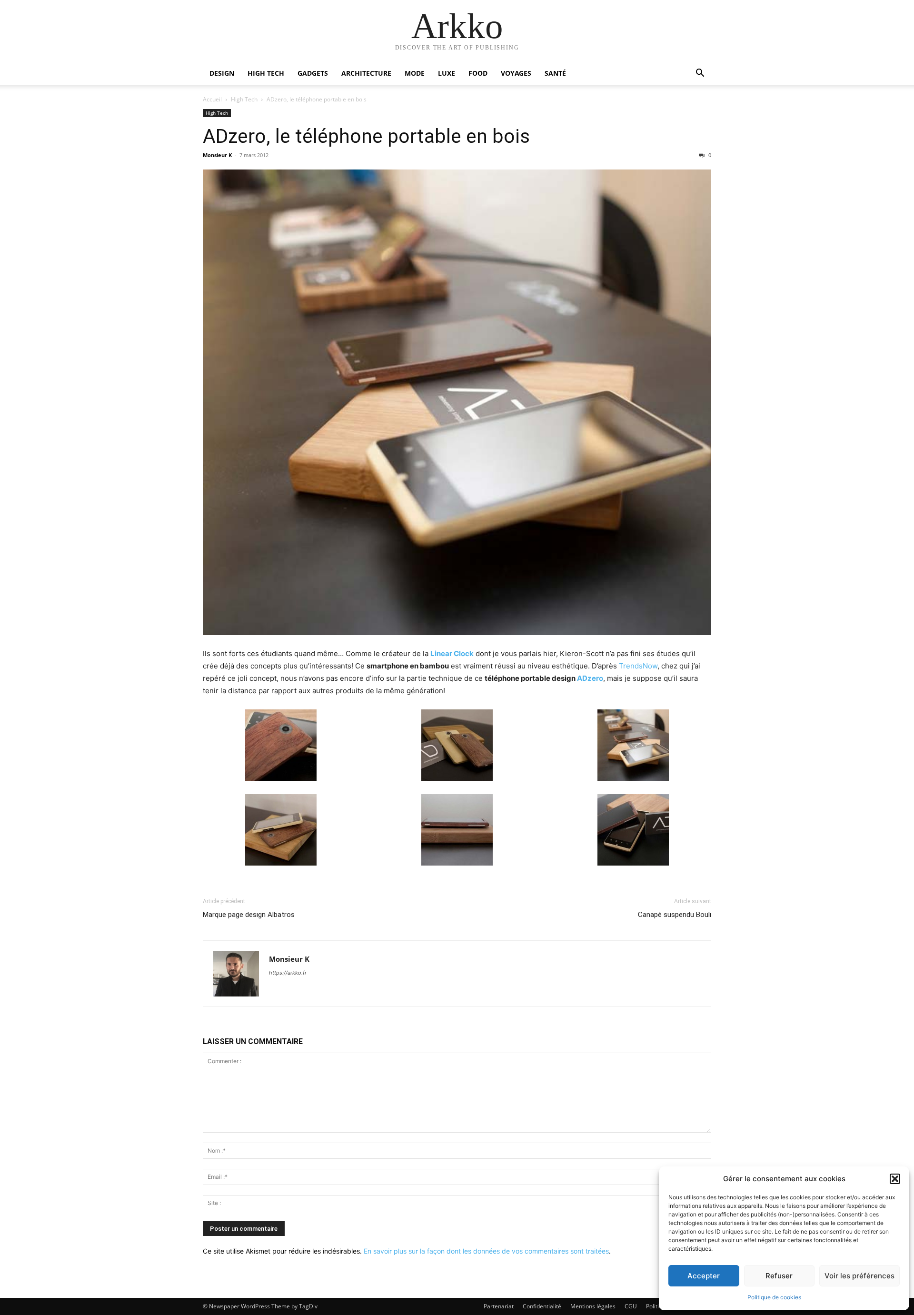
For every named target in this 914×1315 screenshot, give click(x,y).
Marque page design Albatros (249, 914)
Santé (555, 73)
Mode (415, 73)
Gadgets (313, 73)
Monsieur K (217, 155)
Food (477, 73)
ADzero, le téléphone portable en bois (366, 136)
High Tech (266, 73)
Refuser (779, 1275)
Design (221, 73)
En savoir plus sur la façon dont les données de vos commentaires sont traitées (486, 1251)
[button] (895, 1179)
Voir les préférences (859, 1275)
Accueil (212, 99)
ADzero (590, 678)
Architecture (366, 73)
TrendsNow (638, 665)
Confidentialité (542, 1306)
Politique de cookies (774, 1297)
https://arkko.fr (288, 972)
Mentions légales (593, 1306)
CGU (631, 1306)
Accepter (703, 1275)
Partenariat (499, 1306)
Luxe (446, 73)
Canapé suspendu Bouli (674, 914)
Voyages (516, 73)
